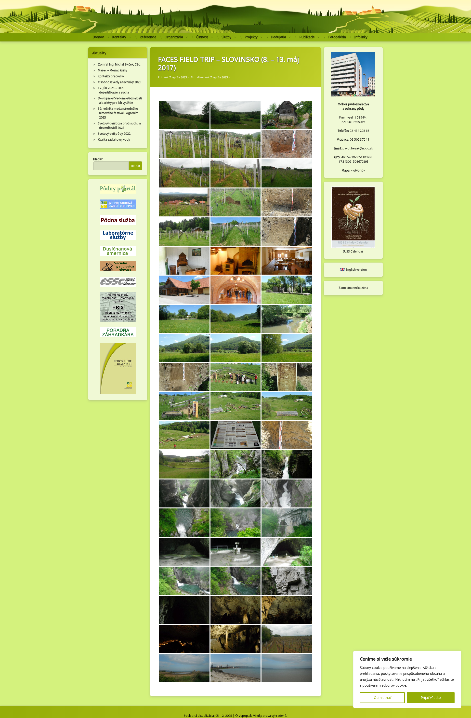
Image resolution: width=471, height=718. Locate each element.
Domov (98, 37)
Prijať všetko (431, 697)
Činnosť (202, 37)
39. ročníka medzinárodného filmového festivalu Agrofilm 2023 (118, 113)
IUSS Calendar (353, 251)
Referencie (148, 37)
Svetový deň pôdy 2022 (114, 134)
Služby (226, 37)
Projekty (251, 37)
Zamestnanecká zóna (353, 288)
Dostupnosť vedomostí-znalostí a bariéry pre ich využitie (120, 100)
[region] (407, 679)
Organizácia (174, 37)
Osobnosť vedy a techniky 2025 (119, 82)
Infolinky (360, 37)
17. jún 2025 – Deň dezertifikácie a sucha (113, 90)
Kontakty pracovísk (111, 76)
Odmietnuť (382, 697)
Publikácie (307, 37)
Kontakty (119, 37)
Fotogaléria (337, 37)
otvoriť (358, 170)
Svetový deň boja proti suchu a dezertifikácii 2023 (119, 125)
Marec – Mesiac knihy (112, 70)
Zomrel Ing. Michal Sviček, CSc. (119, 64)
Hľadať (97, 159)
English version (356, 269)
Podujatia (278, 37)
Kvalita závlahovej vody (114, 139)
